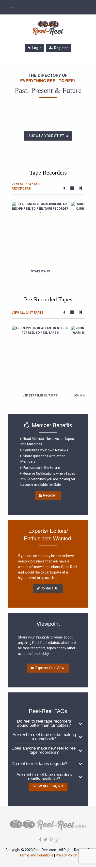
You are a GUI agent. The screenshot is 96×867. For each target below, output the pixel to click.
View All (26, 186)
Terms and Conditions (36, 855)
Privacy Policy (66, 855)
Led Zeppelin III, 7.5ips (40, 395)
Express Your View (49, 668)
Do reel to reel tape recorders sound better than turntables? (44, 723)
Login (36, 48)
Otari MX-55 (40, 271)
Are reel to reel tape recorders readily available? (44, 776)
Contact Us (49, 588)
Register (61, 48)
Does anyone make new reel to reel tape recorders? (44, 750)
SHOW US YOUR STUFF (46, 136)
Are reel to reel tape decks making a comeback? (44, 736)
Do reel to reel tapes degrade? (39, 763)
